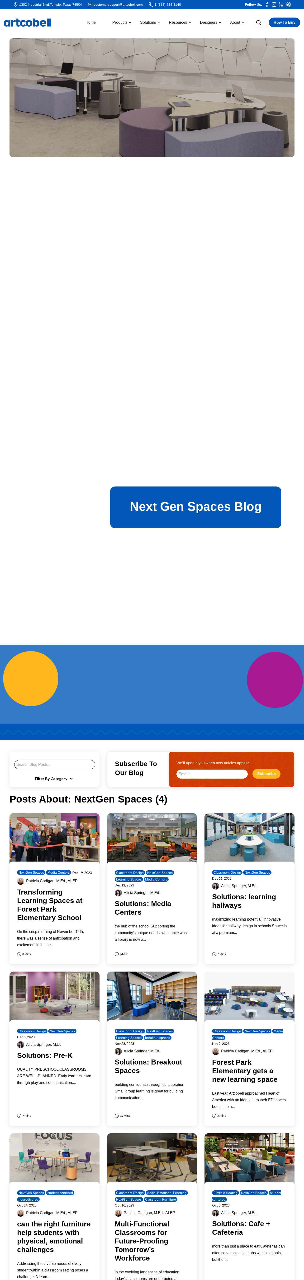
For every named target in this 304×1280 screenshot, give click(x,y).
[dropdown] (255, 22)
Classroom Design (130, 873)
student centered (60, 1193)
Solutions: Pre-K (45, 1055)
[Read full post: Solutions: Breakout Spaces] (152, 997)
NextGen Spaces (31, 872)
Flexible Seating (226, 1193)
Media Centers (59, 872)
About (235, 22)
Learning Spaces (129, 879)
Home (91, 22)
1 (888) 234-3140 (168, 4)
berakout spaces (157, 1038)
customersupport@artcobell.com (118, 4)
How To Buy (284, 22)
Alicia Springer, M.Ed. (142, 893)
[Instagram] (274, 4)
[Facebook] (267, 4)
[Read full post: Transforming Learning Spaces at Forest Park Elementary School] (55, 838)
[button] (118, 22)
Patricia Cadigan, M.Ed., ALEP (52, 881)
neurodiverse (28, 1199)
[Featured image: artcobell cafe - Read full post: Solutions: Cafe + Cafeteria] (249, 1158)
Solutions (148, 22)
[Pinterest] (288, 4)
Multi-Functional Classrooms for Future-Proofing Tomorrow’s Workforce (142, 1241)
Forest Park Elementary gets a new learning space (245, 1070)
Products (119, 22)
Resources (178, 22)
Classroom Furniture (160, 1199)
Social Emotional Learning (166, 1193)
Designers (208, 22)
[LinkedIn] (281, 4)
